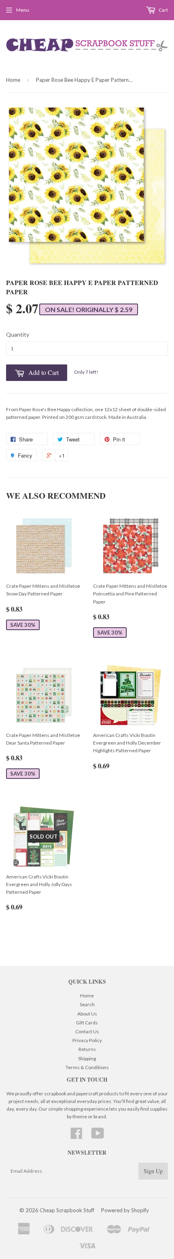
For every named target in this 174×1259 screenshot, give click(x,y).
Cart (163, 10)
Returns (87, 1049)
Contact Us (87, 1031)
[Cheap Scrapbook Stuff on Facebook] (76, 1136)
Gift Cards (87, 1023)
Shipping (87, 1058)
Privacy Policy (87, 1040)
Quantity (17, 334)
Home (13, 80)
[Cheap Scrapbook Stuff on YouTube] (97, 1136)
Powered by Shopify (125, 1210)
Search (87, 1004)
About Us (87, 1014)
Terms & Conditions (87, 1067)
